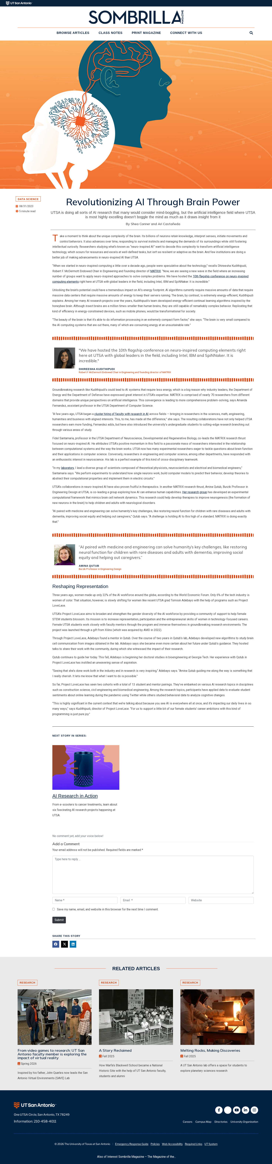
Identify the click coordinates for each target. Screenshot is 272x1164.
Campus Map (203, 1121)
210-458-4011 (45, 1121)
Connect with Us (186, 33)
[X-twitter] (227, 1110)
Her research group (194, 492)
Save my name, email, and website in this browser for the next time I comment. (107, 909)
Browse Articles (73, 33)
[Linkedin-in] (245, 1110)
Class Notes (110, 33)
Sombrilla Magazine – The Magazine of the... (147, 1156)
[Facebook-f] (219, 1110)
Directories (220, 1121)
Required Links (193, 1143)
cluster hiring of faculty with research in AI (121, 414)
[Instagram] (254, 1110)
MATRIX (155, 271)
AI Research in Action (75, 796)
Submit (59, 920)
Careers (187, 1121)
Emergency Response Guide (131, 1143)
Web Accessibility (172, 1143)
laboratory (67, 468)
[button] (55, 944)
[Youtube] (236, 1110)
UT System (211, 1143)
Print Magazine (146, 33)
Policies (155, 1143)
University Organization (244, 1121)
